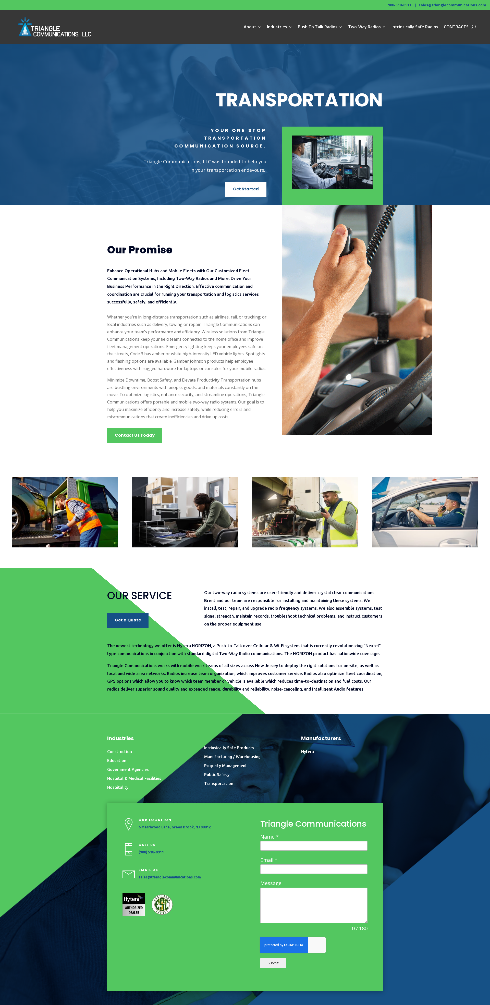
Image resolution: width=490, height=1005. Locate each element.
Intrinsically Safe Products (229, 747)
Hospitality (117, 787)
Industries (277, 27)
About (250, 27)
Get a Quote (128, 620)
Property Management (225, 765)
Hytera (307, 751)
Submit (273, 963)
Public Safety (216, 774)
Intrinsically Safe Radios (414, 27)
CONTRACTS (456, 27)
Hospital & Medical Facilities (134, 778)
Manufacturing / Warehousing (232, 756)
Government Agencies (128, 769)
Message (270, 883)
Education (116, 760)
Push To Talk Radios (317, 27)
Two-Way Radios (364, 27)
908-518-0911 (399, 5)
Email (268, 859)
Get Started (246, 189)
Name (269, 836)
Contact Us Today (135, 435)
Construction (119, 751)
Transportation (218, 783)
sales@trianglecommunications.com (452, 5)
